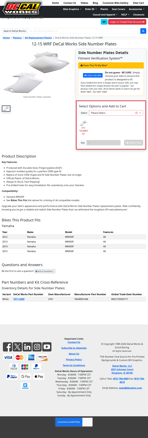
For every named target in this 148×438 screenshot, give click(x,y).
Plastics (17, 37)
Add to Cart (134, 142)
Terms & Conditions (74, 365)
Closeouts (138, 14)
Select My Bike (94, 75)
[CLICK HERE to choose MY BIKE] (104, 22)
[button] (6, 108)
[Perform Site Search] (143, 31)
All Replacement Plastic (38, 37)
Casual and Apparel (104, 14)
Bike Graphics (71, 9)
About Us (74, 353)
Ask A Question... (45, 271)
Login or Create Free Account (126, 21)
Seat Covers (118, 9)
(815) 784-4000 (121, 378)
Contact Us (69, 2)
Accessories (136, 9)
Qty (83, 142)
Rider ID (90, 9)
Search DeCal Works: (15, 31)
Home (55, 2)
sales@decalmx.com (130, 388)
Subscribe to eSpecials (74, 348)
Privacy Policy (74, 359)
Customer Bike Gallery (115, 2)
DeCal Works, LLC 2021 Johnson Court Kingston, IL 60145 (122, 369)
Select (84, 112)
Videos (84, 2)
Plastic (104, 9)
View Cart (138, 2)
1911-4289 (18, 299)
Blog (95, 2)
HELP (124, 14)
